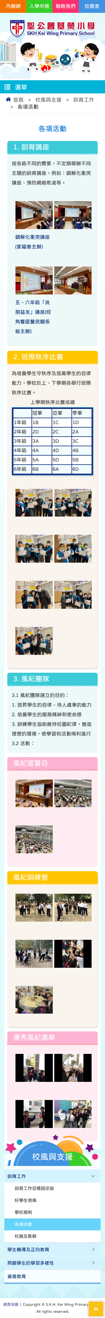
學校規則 (23, 1212)
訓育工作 (83, 99)
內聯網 (13, 6)
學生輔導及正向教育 (28, 1249)
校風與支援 (48, 99)
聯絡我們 (66, 6)
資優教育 (16, 1276)
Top (103, 1305)
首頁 (18, 99)
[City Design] (52, 36)
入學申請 (39, 6)
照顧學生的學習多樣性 (30, 1263)
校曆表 (92, 6)
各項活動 (23, 1224)
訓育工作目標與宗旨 (34, 1188)
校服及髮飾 (25, 1236)
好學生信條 (25, 1200)
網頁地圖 (10, 1304)
